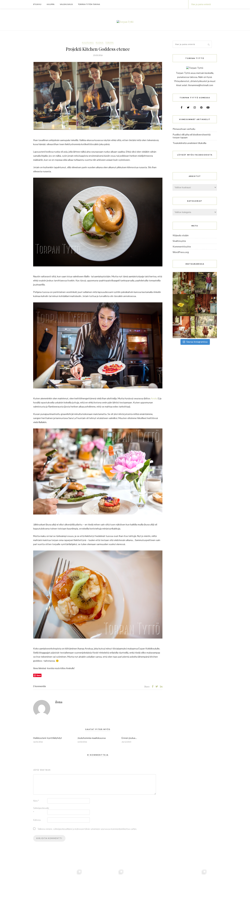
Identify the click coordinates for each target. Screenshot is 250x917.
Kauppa (51, 4)
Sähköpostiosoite (40, 810)
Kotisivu (37, 820)
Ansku (154, 398)
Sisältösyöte (179, 240)
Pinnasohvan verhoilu (184, 128)
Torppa (109, 42)
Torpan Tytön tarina (89, 4)
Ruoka (100, 42)
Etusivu (37, 4)
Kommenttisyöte (182, 246)
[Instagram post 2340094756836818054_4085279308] (206, 283)
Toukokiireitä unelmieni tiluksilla (189, 143)
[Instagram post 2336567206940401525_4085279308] (184, 327)
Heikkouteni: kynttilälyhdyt (47, 737)
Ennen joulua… (129, 737)
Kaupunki (88, 42)
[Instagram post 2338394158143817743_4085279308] (184, 305)
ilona (58, 702)
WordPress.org (181, 252)
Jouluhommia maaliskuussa (91, 737)
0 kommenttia (39, 686)
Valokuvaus (66, 4)
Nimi (36, 800)
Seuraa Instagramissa (196, 341)
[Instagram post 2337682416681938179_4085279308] (206, 305)
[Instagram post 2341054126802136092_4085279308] (184, 283)
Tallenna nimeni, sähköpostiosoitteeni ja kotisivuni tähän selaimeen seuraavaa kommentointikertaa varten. (87, 829)
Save (39, 675)
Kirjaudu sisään (181, 235)
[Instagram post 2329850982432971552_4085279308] (206, 327)
